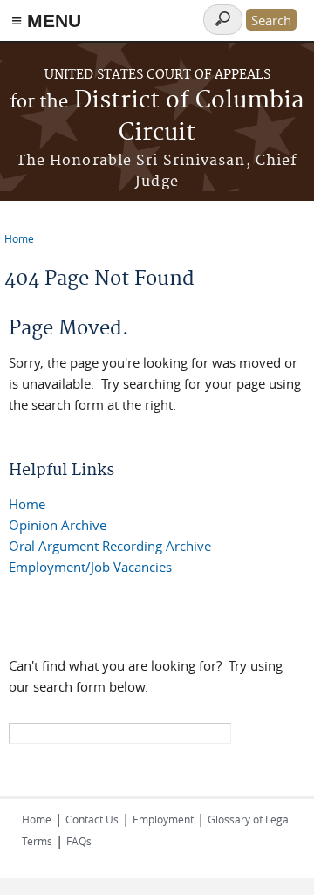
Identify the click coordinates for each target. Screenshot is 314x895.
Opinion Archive (57, 525)
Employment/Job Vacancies (90, 566)
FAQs (79, 841)
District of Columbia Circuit (157, 117)
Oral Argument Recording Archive (110, 545)
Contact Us (92, 819)
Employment (163, 819)
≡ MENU (46, 20)
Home (19, 238)
